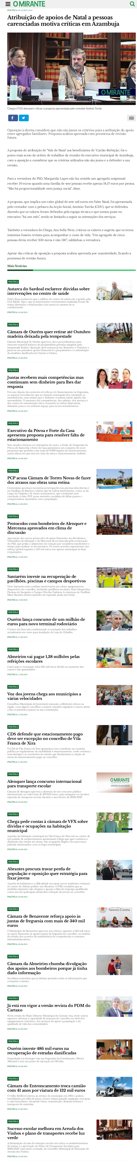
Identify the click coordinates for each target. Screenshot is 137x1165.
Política (12, 10)
